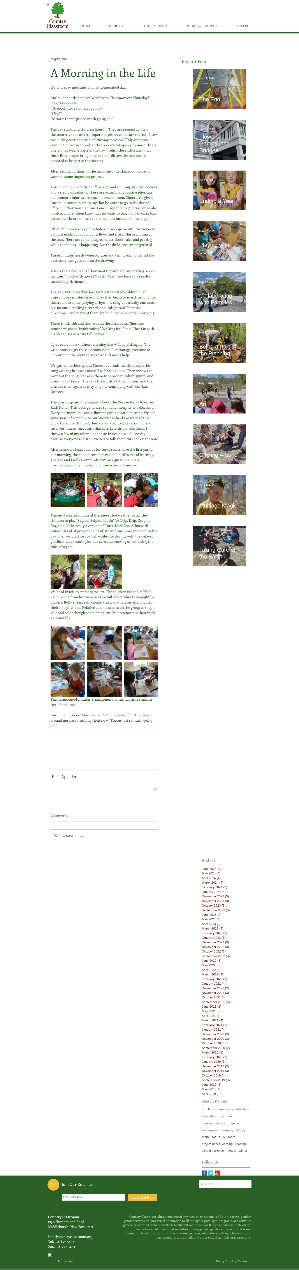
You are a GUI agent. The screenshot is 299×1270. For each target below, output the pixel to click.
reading (240, 1144)
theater (231, 1150)
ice (223, 1123)
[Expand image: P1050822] (68, 572)
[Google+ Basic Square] (217, 1173)
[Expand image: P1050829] (68, 679)
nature (215, 1137)
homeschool (210, 1123)
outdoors (229, 1137)
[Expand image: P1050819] (104, 572)
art (204, 1109)
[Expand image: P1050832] (68, 643)
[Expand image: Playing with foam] (68, 490)
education (242, 1109)
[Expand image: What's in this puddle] (141, 490)
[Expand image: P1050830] (141, 643)
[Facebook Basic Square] (204, 1173)
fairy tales (208, 1116)
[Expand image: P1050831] (104, 643)
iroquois (233, 1123)
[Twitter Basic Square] (210, 1173)
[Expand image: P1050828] (104, 679)
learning (227, 1130)
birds (211, 1109)
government (226, 1116)
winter (243, 1150)
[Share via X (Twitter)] (63, 777)
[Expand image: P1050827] (141, 679)
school (206, 1150)
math (205, 1137)
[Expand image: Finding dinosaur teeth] (104, 490)
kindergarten (210, 1130)
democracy (225, 1109)
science (218, 1150)
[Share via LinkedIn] (74, 777)
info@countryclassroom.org (70, 1236)
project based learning (217, 1144)
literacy (241, 1130)
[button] (117, 25)
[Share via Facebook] (53, 777)
